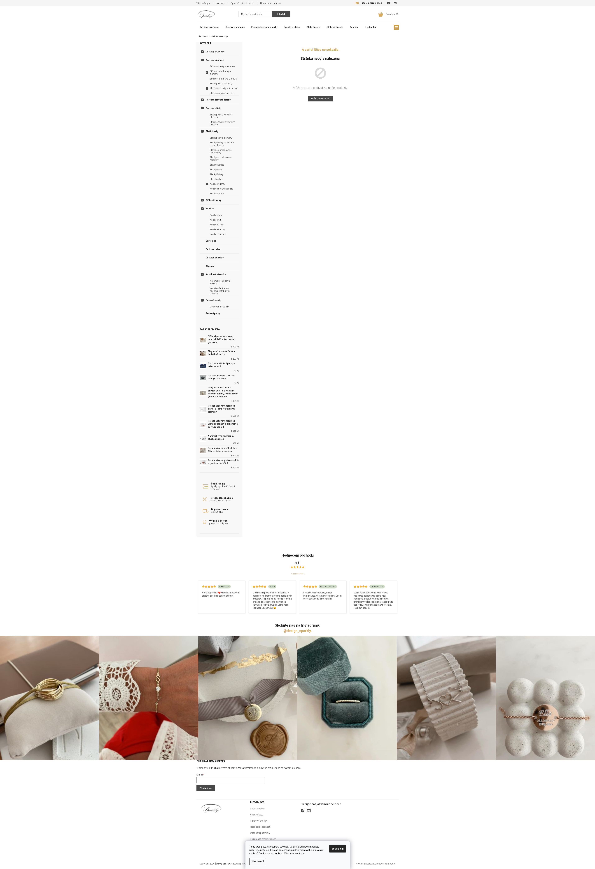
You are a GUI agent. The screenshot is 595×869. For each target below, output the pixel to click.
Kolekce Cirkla (217, 224)
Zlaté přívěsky (216, 174)
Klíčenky (210, 266)
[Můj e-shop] (211, 808)
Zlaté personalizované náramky (220, 158)
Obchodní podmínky (260, 833)
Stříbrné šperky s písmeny (222, 66)
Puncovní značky (258, 821)
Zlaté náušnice (217, 165)
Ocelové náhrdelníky (219, 306)
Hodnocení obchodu (270, 3)
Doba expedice (257, 808)
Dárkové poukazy (215, 257)
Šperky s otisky (213, 108)
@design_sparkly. (297, 631)
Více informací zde (294, 853)
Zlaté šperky (212, 131)
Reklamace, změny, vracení (263, 839)
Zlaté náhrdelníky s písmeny (223, 88)
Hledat (281, 14)
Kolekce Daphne (218, 234)
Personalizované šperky (218, 99)
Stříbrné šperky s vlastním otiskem (222, 123)
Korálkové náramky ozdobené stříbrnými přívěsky (220, 291)
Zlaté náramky (217, 193)
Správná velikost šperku (242, 3)
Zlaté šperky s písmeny (221, 83)
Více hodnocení (297, 574)
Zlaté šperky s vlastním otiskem (221, 116)
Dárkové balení (213, 249)
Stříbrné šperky (213, 200)
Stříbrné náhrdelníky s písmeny (220, 72)
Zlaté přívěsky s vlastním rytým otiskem (222, 143)
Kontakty (220, 3)
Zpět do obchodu (320, 98)
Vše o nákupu (203, 3)
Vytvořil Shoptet (364, 863)
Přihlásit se (205, 788)
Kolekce (210, 208)
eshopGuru (390, 863)
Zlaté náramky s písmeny (222, 93)
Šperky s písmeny (215, 60)
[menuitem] (209, 27)
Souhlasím (337, 848)
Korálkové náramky (216, 274)
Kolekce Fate (216, 215)
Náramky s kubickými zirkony (220, 282)
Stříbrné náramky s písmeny (223, 78)
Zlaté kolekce (216, 179)
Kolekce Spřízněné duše (221, 188)
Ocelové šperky (213, 300)
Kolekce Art (215, 220)
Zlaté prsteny (216, 169)
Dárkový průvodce (215, 51)
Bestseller (211, 241)
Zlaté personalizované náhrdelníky (220, 151)
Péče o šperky (213, 313)
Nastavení (258, 861)
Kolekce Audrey (217, 184)
